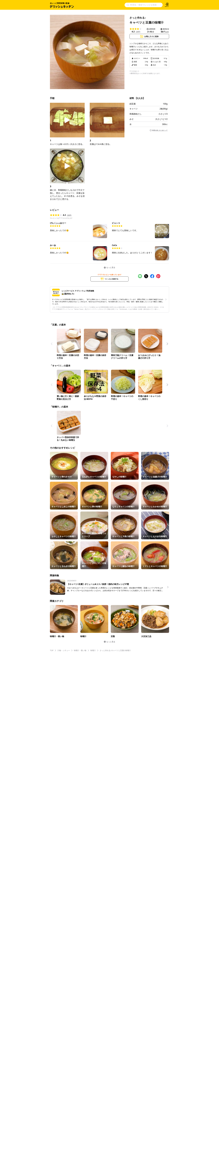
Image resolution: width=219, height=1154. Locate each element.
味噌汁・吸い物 (80, 650)
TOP (51, 650)
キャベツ (134, 109)
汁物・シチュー (63, 650)
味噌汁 (93, 650)
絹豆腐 (133, 104)
